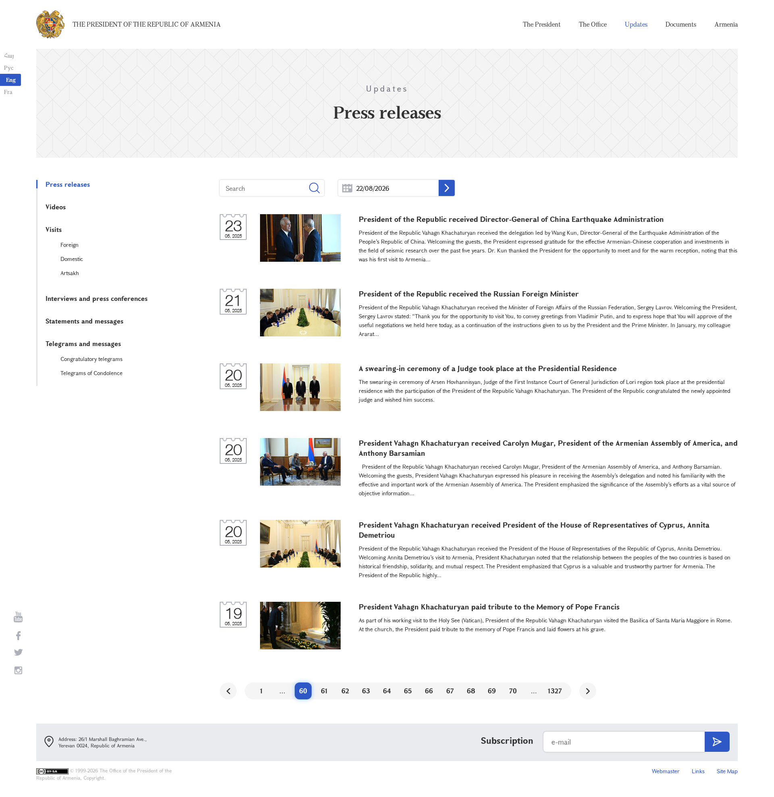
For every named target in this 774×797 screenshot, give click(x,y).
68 (471, 690)
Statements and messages (84, 321)
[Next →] (587, 690)
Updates (636, 24)
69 (492, 690)
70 (513, 690)
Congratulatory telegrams (91, 359)
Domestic (71, 259)
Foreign (69, 244)
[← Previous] (228, 690)
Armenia (726, 24)
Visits (54, 229)
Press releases (68, 184)
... (347, 188)
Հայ (9, 55)
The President (542, 24)
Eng (11, 79)
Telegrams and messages (83, 343)
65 (408, 690)
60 (303, 690)
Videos (56, 206)
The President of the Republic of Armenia (147, 24)
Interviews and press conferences (97, 298)
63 (366, 690)
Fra (8, 92)
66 (429, 690)
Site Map (727, 771)
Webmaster (666, 771)
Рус (8, 67)
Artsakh (69, 273)
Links (698, 771)
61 (324, 690)
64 (387, 690)
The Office (593, 24)
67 (450, 690)
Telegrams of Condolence (91, 373)
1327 (555, 690)
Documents (681, 24)
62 (345, 690)
